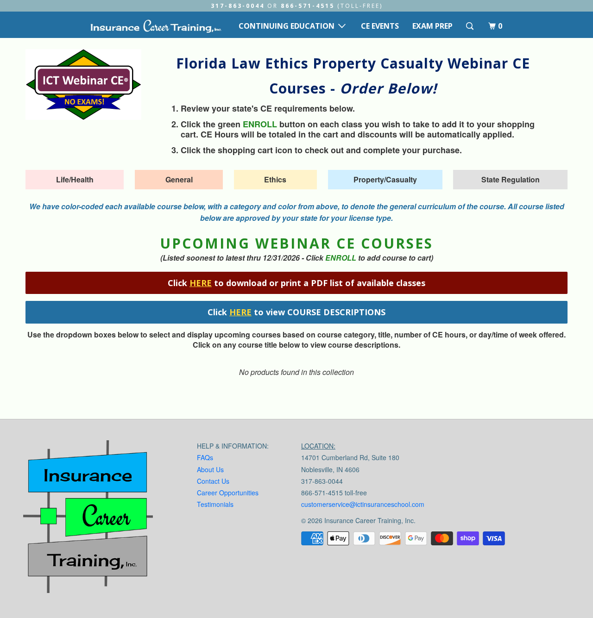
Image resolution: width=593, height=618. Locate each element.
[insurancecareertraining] (88, 518)
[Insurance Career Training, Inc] (155, 26)
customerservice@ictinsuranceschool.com (362, 504)
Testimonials (215, 504)
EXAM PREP (432, 26)
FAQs (205, 457)
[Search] (470, 26)
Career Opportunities (228, 492)
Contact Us (213, 481)
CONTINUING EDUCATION (288, 26)
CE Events (380, 26)
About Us (210, 469)
